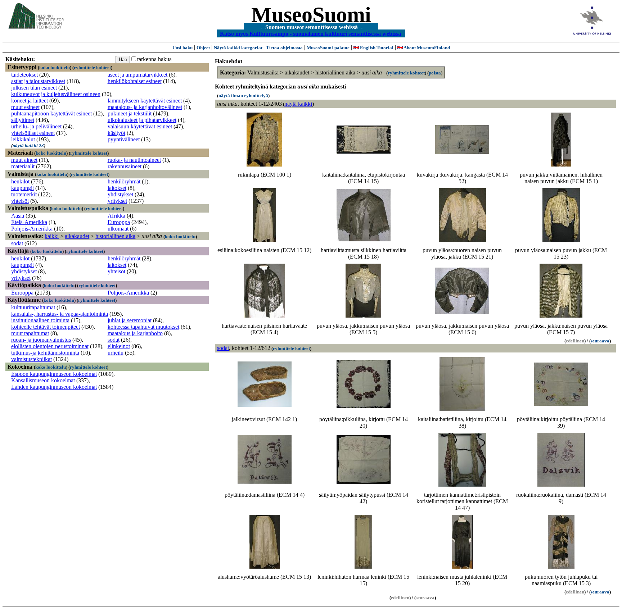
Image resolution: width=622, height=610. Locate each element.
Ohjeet (203, 47)
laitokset (117, 188)
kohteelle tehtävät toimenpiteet (45, 327)
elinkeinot (119, 346)
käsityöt (116, 133)
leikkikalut (23, 139)
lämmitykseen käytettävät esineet (145, 100)
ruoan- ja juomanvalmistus (41, 340)
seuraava (600, 340)
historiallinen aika (115, 236)
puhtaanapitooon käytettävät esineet (51, 113)
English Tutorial (376, 47)
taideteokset (24, 75)
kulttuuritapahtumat (33, 307)
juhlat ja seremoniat (130, 320)
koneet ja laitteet (29, 100)
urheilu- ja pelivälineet (36, 126)
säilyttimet (22, 120)
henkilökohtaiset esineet (135, 81)
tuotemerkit (24, 194)
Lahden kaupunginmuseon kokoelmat (54, 387)
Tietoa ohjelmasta (284, 47)
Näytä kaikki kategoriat (238, 47)
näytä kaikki (298, 104)
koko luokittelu (54, 67)
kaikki (52, 236)
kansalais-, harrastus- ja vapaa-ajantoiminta (59, 314)
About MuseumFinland (426, 47)
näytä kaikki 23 (28, 145)
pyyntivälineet (124, 139)
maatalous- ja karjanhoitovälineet (145, 107)
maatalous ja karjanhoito (135, 333)
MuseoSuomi (311, 15)
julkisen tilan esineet (34, 88)
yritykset (117, 201)
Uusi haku (182, 47)
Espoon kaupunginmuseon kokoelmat (54, 374)
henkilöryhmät (124, 181)
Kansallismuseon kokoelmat (43, 380)
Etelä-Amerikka (29, 222)
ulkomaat (118, 229)
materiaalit (23, 166)
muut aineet (24, 160)
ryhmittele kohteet (92, 67)
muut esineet (25, 107)
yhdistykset (120, 194)
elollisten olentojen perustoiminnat (50, 346)
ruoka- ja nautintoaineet (134, 160)
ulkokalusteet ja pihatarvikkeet (142, 120)
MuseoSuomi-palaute (328, 47)
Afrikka (116, 216)
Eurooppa (119, 222)
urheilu (115, 353)
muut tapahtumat (30, 333)
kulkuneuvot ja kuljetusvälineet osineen (55, 94)
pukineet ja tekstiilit (130, 113)
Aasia (17, 216)
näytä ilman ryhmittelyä (243, 95)
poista (435, 73)
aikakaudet (77, 236)
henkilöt (20, 181)
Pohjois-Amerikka (32, 229)
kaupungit (22, 188)
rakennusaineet (124, 166)
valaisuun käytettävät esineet (140, 126)
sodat (17, 243)
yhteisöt (20, 201)
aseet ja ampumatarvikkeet (137, 75)
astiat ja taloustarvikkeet (38, 81)
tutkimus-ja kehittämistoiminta (45, 353)
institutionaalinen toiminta (40, 320)
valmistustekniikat (31, 359)
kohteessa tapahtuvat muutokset (143, 327)
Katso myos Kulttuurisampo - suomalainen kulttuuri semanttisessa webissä (310, 33)
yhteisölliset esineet (33, 133)
